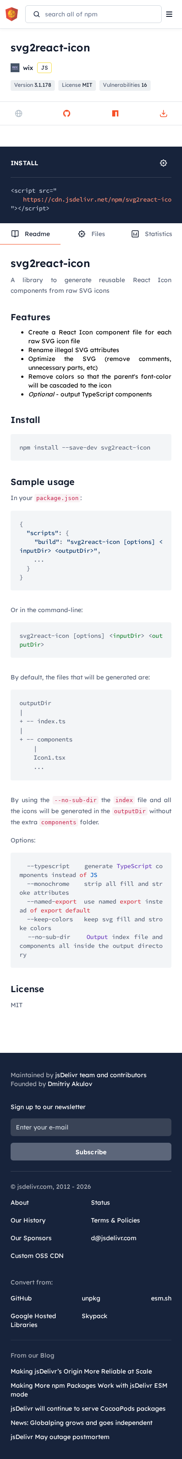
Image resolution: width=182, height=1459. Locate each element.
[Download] (163, 113)
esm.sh (161, 1298)
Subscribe (91, 1152)
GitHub (21, 1298)
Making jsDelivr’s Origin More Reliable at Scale (81, 1371)
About (20, 1203)
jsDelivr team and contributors (101, 1075)
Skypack (94, 1316)
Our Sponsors (31, 1238)
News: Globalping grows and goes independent (81, 1423)
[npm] (115, 113)
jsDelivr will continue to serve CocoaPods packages (88, 1408)
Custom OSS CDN (37, 1256)
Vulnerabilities (125, 84)
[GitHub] (67, 113)
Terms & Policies (115, 1220)
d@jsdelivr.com (113, 1238)
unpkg (91, 1298)
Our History (28, 1220)
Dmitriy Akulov (70, 1084)
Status (100, 1203)
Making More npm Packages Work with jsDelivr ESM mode (89, 1389)
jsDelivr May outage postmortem (60, 1437)
